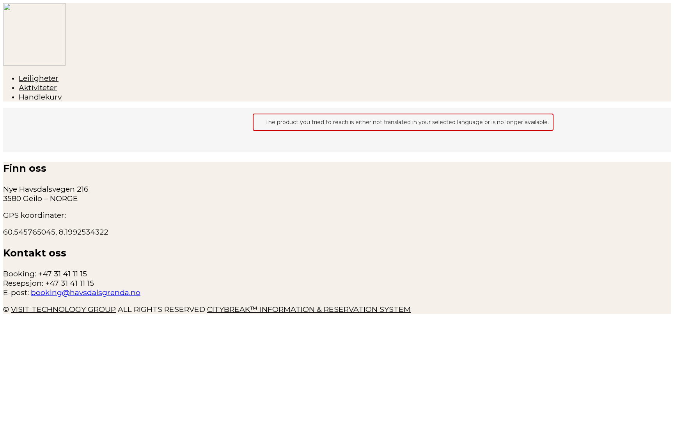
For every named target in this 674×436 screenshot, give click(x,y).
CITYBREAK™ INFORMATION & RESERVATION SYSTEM (309, 309)
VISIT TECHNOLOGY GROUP (63, 309)
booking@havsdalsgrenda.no (85, 292)
